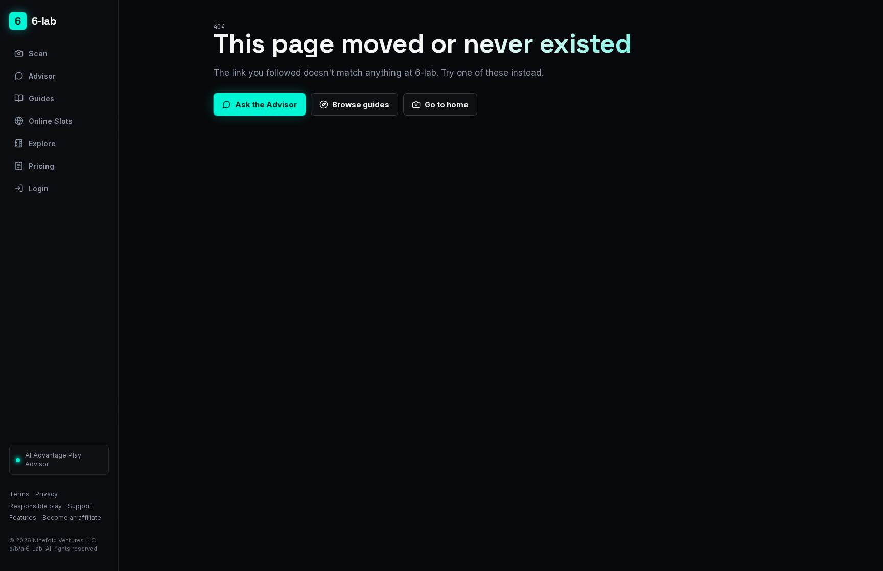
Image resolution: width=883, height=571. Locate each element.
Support (80, 506)
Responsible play (35, 506)
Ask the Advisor (266, 104)
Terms (19, 494)
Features (22, 517)
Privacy (46, 494)
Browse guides (360, 104)
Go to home (447, 104)
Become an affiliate (71, 517)
